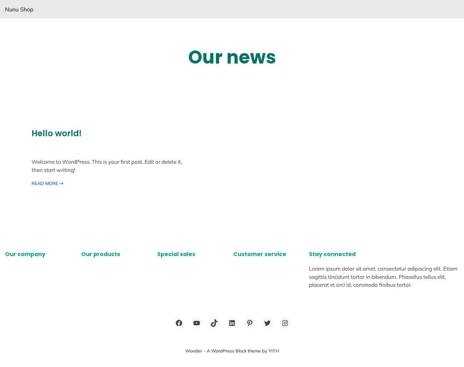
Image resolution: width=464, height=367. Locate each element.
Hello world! (57, 133)
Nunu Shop (19, 9)
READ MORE (47, 183)
